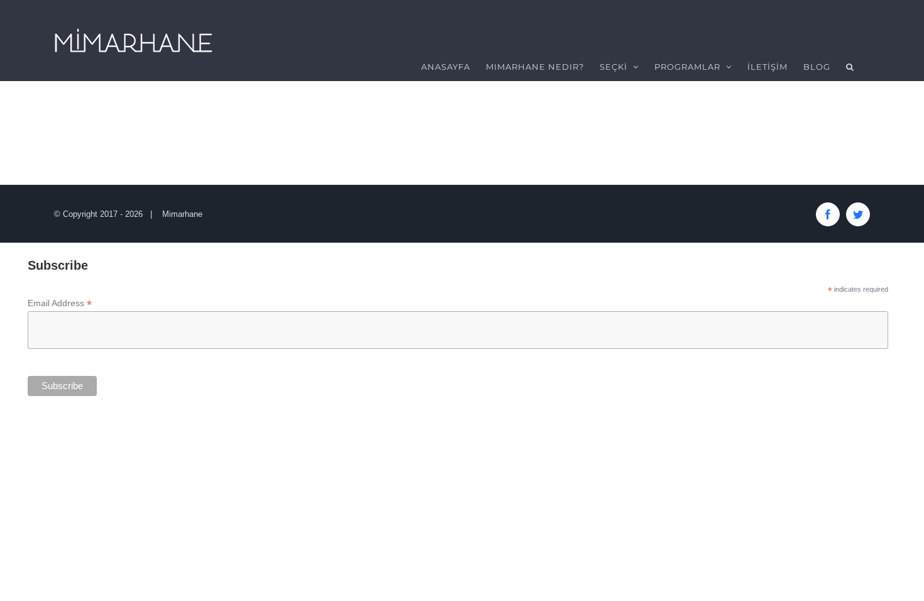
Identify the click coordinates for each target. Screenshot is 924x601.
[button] (850, 66)
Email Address (60, 303)
